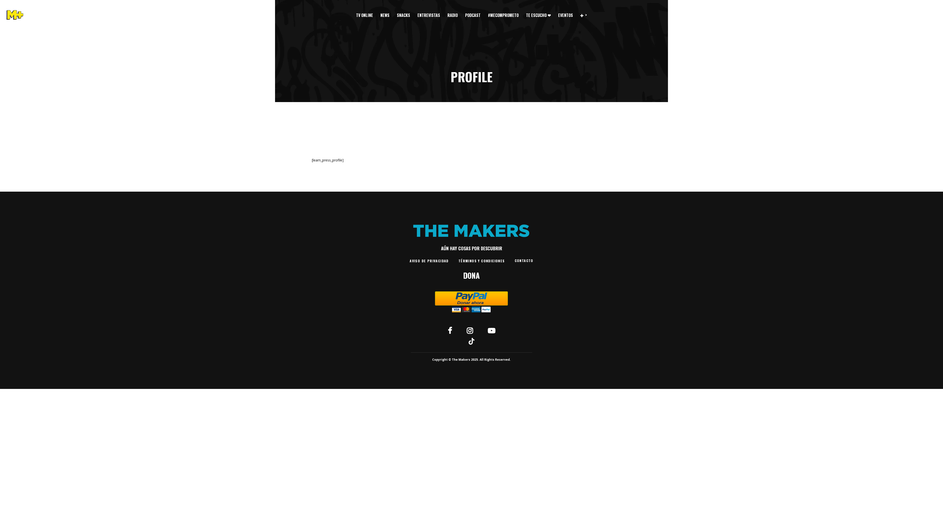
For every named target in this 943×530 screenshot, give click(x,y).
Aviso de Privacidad (429, 260)
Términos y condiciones (481, 260)
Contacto (524, 260)
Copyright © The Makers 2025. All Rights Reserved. (471, 360)
